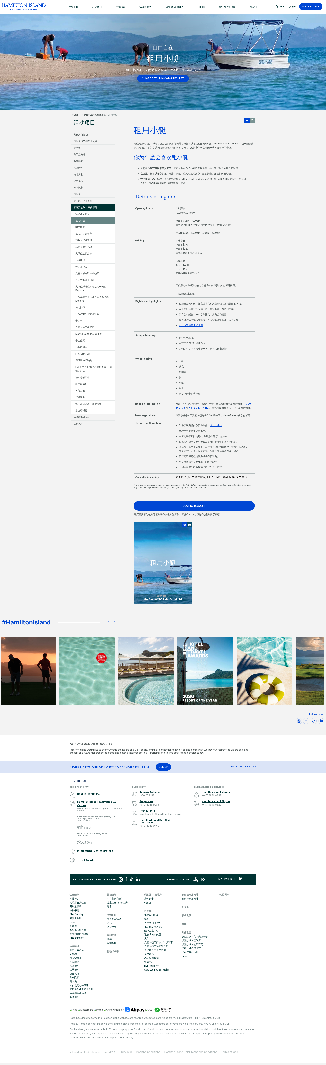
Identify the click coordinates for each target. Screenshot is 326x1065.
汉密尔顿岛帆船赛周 (192, 944)
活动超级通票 (82, 213)
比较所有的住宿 (78, 902)
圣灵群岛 (78, 161)
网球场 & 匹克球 (84, 360)
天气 (146, 938)
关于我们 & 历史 (152, 922)
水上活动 (78, 167)
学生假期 (80, 226)
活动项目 (76, 115)
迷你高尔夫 (81, 266)
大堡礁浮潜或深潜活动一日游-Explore (91, 288)
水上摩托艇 (81, 410)
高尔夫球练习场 (83, 240)
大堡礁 (77, 147)
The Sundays (77, 914)
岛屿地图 (78, 423)
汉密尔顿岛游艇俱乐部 (156, 946)
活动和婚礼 (113, 914)
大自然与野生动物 (83, 200)
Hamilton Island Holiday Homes (93, 835)
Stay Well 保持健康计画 (157, 969)
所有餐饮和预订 (115, 898)
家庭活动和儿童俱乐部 (95, 115)
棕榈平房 (74, 910)
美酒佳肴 (111, 894)
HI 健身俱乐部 (82, 353)
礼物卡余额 (113, 951)
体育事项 (111, 926)
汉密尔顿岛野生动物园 (87, 273)
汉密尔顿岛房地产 (191, 948)
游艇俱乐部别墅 (78, 929)
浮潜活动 (80, 397)
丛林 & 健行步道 (84, 246)
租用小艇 (80, 220)
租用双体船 (81, 383)
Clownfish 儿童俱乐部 (87, 313)
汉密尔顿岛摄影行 (84, 327)
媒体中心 (149, 961)
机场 (146, 918)
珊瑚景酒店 (76, 906)
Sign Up (163, 766)
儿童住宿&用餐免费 (117, 902)
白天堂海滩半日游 (84, 279)
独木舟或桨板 (82, 377)
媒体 (184, 923)
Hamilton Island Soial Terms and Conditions (190, 1052)
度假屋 (73, 925)
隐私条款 (126, 1052)
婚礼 (109, 922)
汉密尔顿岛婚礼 (190, 952)
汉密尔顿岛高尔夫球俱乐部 (158, 942)
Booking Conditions (148, 1052)
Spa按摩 (78, 187)
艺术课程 (80, 260)
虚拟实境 (111, 942)
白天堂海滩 (79, 154)
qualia (84, 827)
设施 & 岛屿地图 (152, 934)
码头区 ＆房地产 (153, 894)
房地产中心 (150, 898)
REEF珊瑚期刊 (151, 965)
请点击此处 (216, 425)
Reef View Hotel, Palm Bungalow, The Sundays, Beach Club (96, 818)
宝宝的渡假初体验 (79, 933)
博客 (109, 939)
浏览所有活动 (81, 134)
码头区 (147, 902)
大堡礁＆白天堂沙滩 (155, 950)
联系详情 (224, 894)
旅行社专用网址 (190, 894)
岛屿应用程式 (151, 957)
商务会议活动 (114, 918)
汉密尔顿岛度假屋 (191, 940)
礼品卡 (185, 906)
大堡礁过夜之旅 (83, 253)
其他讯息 (186, 932)
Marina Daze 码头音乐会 (88, 333)
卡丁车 (79, 320)
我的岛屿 (111, 934)
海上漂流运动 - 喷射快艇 (88, 403)
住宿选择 (74, 894)
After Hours (84, 842)
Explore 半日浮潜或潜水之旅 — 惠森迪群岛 (93, 368)
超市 (109, 906)
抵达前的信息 (151, 914)
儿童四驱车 (81, 347)
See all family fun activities (163, 598)
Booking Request (194, 505)
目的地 (147, 910)
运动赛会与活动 (82, 417)
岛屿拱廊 (80, 307)
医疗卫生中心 (151, 930)
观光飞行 (78, 180)
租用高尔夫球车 (83, 233)
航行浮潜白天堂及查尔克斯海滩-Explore (92, 298)
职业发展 (186, 915)
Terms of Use (229, 1052)
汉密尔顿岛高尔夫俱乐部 (195, 936)
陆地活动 (78, 174)
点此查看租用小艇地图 (191, 325)
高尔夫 (77, 194)
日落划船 (80, 390)
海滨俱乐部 (76, 918)
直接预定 (74, 898)
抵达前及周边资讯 (153, 926)
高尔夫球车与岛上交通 (85, 141)
